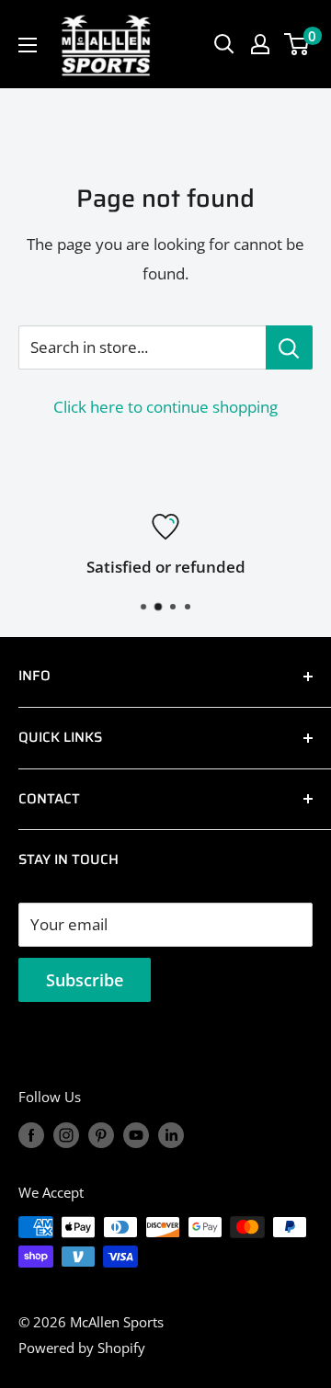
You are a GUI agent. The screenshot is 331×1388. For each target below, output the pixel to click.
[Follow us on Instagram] (66, 1134)
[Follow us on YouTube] (136, 1134)
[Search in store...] (289, 347)
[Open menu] (27, 45)
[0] (297, 44)
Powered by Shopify (81, 1347)
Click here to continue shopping (165, 406)
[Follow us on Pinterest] (101, 1134)
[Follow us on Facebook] (31, 1134)
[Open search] (224, 44)
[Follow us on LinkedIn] (171, 1134)
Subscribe (84, 980)
